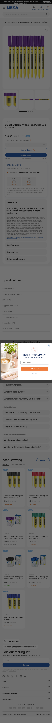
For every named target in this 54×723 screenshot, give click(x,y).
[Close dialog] (49, 345)
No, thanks (34, 373)
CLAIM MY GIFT (34, 369)
